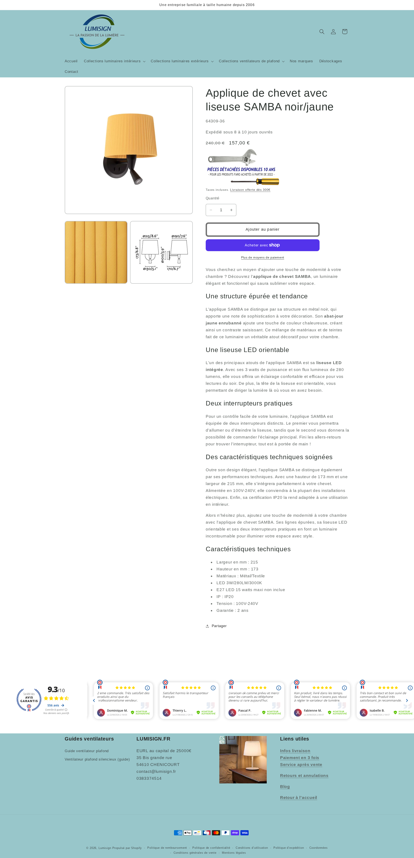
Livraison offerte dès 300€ (250, 189)
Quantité (213, 198)
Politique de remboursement (167, 847)
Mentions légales (234, 852)
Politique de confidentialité (211, 847)
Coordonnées (318, 847)
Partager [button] (219, 626)
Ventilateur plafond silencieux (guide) (97, 760)
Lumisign (105, 848)
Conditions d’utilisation (252, 847)
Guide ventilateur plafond (87, 751)
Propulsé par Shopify (127, 848)
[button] (114, 61)
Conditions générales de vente (195, 852)
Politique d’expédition (288, 847)
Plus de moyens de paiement (262, 257)
